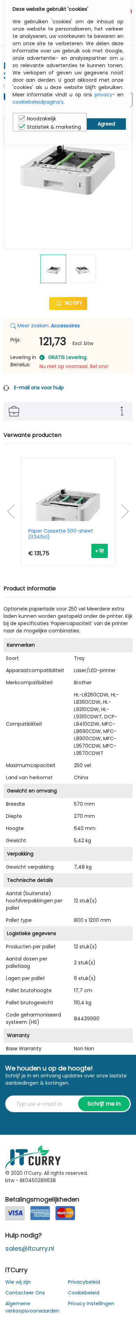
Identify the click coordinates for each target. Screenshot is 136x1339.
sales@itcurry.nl (29, 1248)
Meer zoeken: (48, 325)
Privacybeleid (84, 1281)
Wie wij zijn (18, 1281)
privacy (103, 94)
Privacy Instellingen (91, 1303)
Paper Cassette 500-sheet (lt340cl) (60, 534)
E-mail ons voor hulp (39, 387)
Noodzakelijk (41, 118)
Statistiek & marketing (54, 127)
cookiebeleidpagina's (38, 101)
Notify (73, 303)
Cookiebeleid (83, 1292)
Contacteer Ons (25, 1292)
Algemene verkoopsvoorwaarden (32, 1307)
